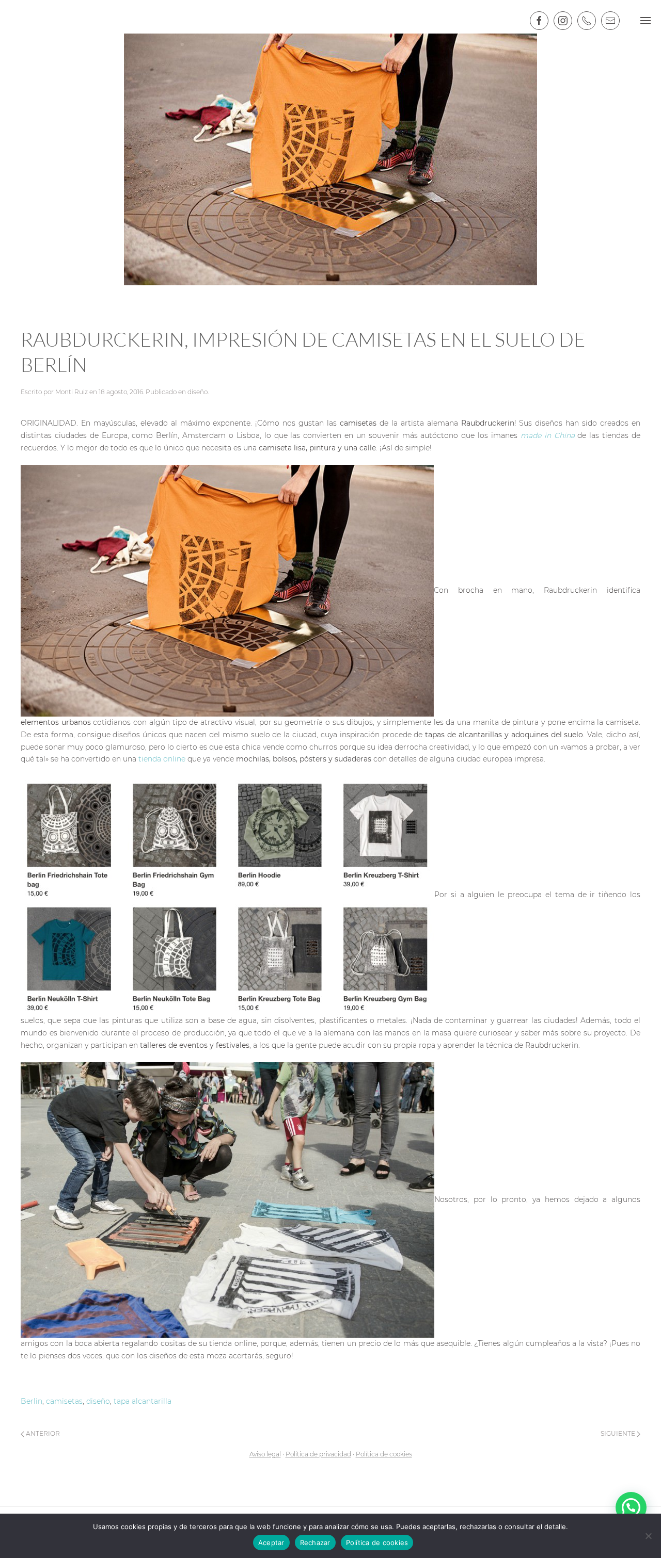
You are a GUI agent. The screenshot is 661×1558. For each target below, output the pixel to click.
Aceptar (271, 1542)
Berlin (31, 1401)
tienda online (162, 759)
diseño (197, 392)
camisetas (64, 1401)
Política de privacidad (318, 1454)
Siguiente (619, 1433)
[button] (631, 1507)
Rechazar (315, 1542)
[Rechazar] (648, 1536)
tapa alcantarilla (142, 1401)
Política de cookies (384, 1454)
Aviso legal (265, 1454)
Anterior (42, 1433)
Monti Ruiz (71, 392)
